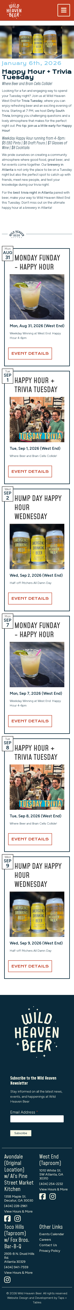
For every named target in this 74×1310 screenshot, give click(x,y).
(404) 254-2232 (51, 1184)
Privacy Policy (49, 1251)
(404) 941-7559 (16, 1267)
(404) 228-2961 (15, 1206)
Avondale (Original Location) (14, 1163)
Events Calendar (51, 1234)
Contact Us (48, 1245)
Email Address (24, 1112)
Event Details (30, 353)
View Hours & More (18, 1211)
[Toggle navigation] (63, 10)
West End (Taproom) (50, 1160)
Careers (45, 1239)
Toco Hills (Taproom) (15, 1230)
